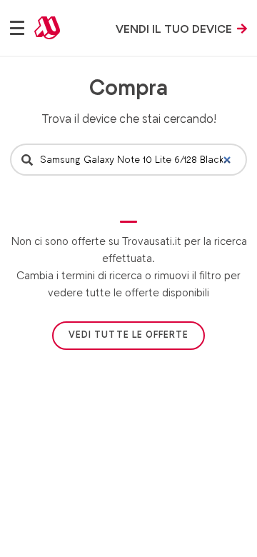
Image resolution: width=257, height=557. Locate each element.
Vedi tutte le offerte (128, 335)
